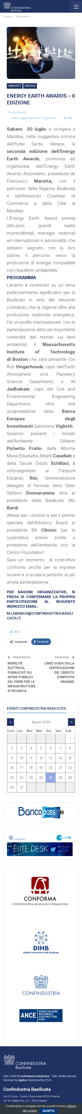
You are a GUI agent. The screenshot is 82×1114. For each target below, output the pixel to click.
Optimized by (31, 1080)
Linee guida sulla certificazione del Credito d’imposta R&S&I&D (59, 672)
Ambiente (14, 85)
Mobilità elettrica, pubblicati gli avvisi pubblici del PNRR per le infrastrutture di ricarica (21, 677)
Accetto (49, 1110)
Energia (30, 85)
